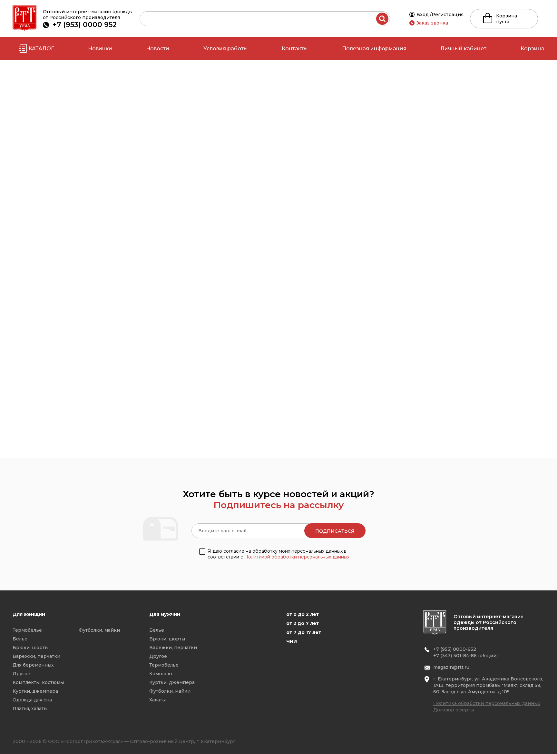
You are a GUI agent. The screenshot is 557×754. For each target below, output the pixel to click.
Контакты (295, 48)
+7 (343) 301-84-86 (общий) (465, 655)
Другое (21, 674)
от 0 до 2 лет (302, 614)
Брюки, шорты (30, 647)
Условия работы (225, 48)
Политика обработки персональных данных (486, 703)
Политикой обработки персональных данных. (297, 557)
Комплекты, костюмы (38, 682)
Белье (20, 639)
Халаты (157, 700)
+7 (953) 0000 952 (85, 24)
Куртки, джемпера (35, 691)
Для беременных (33, 665)
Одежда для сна (32, 700)
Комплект (161, 674)
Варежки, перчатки (36, 656)
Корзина (532, 48)
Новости (157, 48)
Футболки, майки (99, 630)
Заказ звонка (432, 23)
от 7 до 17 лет (303, 632)
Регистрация (448, 14)
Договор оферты (453, 710)
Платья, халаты (30, 708)
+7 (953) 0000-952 (454, 649)
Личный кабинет (463, 48)
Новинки (100, 48)
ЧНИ (291, 641)
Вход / (424, 14)
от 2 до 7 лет (302, 623)
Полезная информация (374, 48)
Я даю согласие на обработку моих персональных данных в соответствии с (279, 554)
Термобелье (27, 630)
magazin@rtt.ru (451, 667)
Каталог (41, 48)
